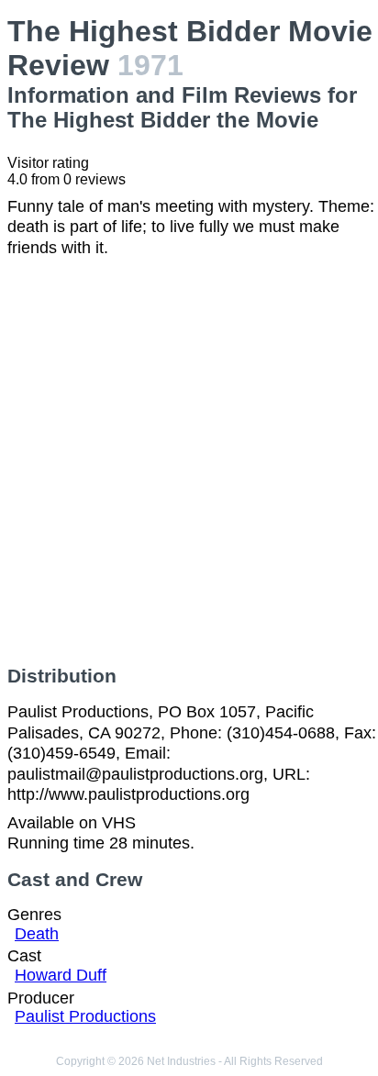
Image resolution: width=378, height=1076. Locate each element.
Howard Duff (60, 975)
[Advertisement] (189, 461)
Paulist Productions (85, 1016)
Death (37, 934)
